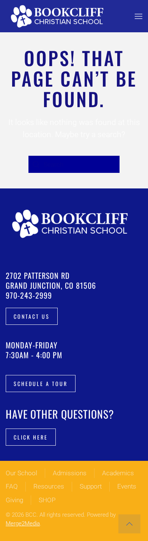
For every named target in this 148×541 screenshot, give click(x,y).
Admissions (70, 473)
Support (91, 486)
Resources (48, 486)
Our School (21, 473)
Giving (14, 500)
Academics (118, 473)
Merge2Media (23, 523)
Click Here (31, 437)
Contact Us (32, 316)
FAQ (12, 486)
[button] (138, 16)
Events (126, 486)
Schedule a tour (41, 384)
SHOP (47, 500)
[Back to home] (59, 16)
